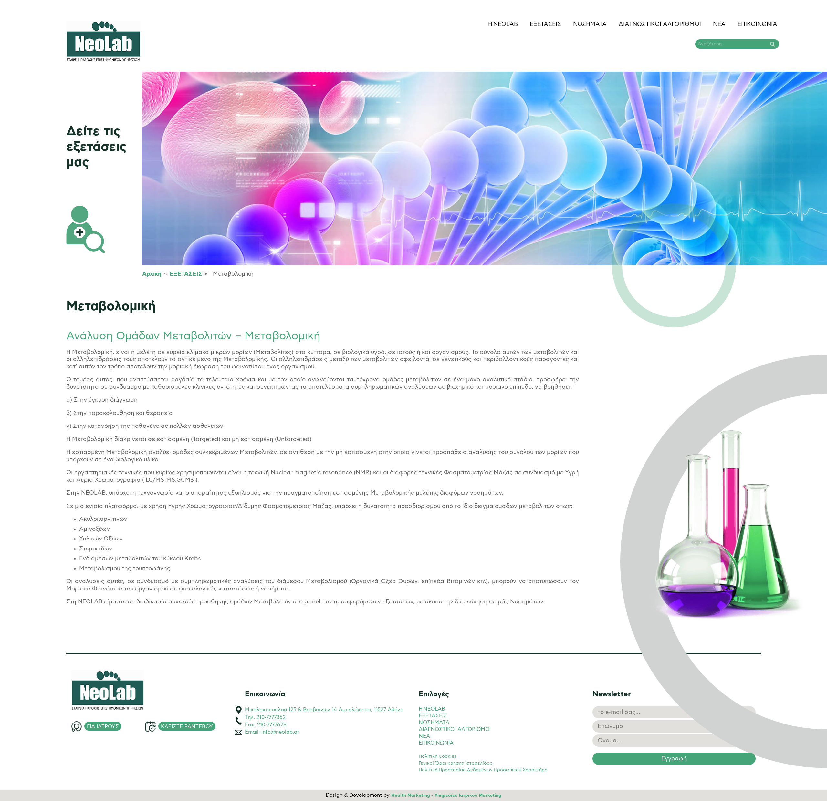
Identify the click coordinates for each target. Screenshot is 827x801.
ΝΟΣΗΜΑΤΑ (590, 24)
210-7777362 (271, 717)
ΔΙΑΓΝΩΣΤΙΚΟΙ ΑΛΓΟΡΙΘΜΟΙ (660, 24)
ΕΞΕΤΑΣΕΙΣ (545, 24)
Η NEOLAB (503, 24)
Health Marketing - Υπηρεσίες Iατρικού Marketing (446, 795)
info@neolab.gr (280, 731)
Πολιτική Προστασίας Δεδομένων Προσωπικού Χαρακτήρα (483, 770)
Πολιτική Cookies (437, 756)
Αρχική (152, 274)
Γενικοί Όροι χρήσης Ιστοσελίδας (455, 763)
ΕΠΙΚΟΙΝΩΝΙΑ (757, 24)
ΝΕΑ (719, 24)
